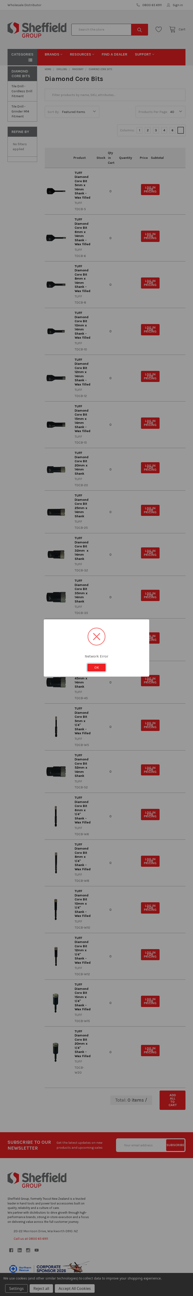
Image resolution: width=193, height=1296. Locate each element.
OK (96, 667)
